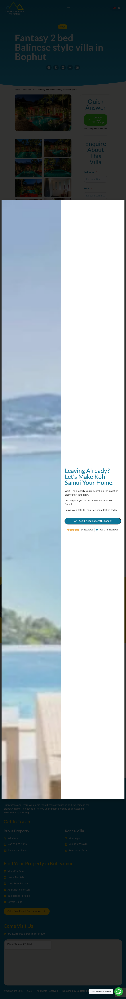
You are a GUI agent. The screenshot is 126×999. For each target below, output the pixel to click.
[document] (63, 499)
